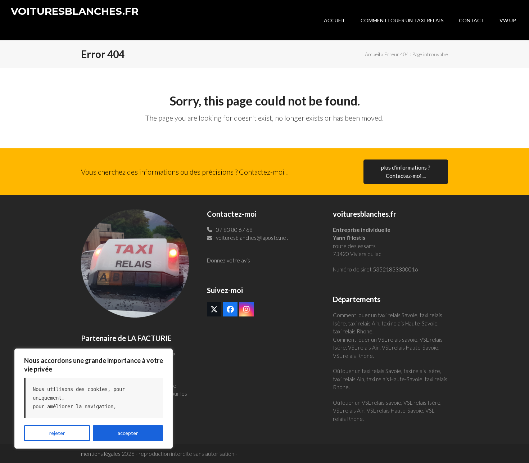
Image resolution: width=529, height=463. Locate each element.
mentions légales (101, 453)
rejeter (57, 433)
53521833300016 (395, 269)
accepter (128, 433)
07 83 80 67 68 (234, 229)
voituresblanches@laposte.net (252, 237)
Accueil (372, 54)
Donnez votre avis (228, 260)
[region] (93, 399)
